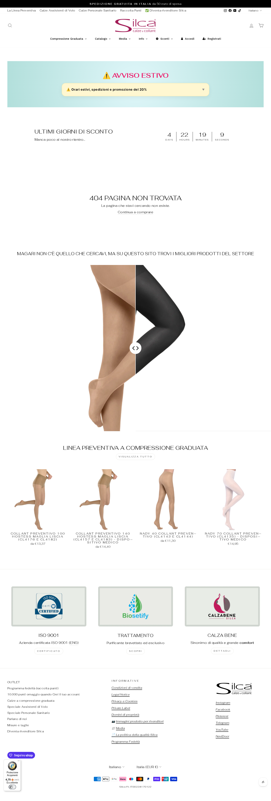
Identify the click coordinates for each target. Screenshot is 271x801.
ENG (73, 643)
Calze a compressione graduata (30, 700)
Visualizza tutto (135, 456)
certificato (48, 651)
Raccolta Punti (131, 10)
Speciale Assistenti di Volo (27, 706)
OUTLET (13, 682)
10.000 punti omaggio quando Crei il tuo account (43, 694)
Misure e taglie (18, 725)
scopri (135, 651)
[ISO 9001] (48, 606)
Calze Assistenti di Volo (57, 10)
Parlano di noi (17, 719)
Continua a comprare (135, 212)
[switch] (12, 787)
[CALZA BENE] (222, 606)
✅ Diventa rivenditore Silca (165, 10)
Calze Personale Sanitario (97, 10)
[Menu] (18, 761)
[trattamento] (135, 606)
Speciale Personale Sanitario (28, 713)
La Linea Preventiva (21, 10)
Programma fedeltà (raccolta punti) (32, 688)
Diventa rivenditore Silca (25, 731)
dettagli (222, 650)
